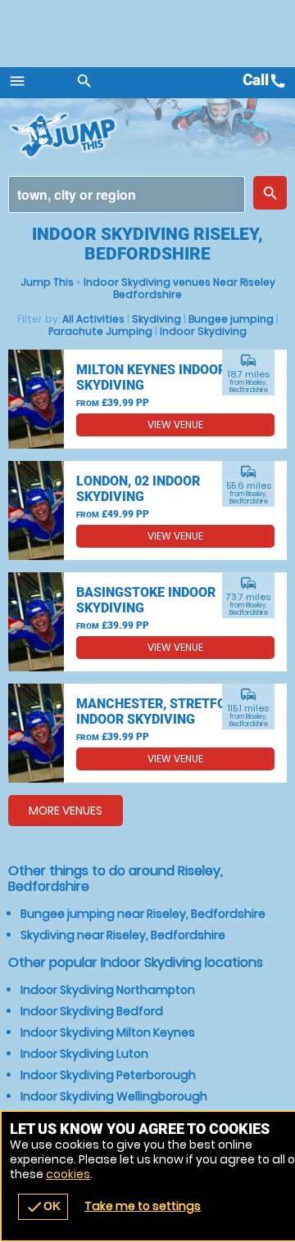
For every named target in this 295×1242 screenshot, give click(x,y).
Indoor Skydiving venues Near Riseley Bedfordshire (179, 288)
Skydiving (156, 319)
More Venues (65, 810)
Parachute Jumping (100, 331)
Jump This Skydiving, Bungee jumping (73, 135)
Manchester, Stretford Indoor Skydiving (159, 711)
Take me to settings (142, 1206)
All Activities (93, 319)
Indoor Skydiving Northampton (107, 990)
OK (43, 1207)
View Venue (175, 424)
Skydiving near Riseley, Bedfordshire (122, 935)
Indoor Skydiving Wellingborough (113, 1096)
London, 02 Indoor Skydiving (138, 488)
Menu (17, 81)
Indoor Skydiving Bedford (91, 1011)
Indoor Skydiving (203, 331)
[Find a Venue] (126, 194)
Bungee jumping (231, 319)
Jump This (47, 282)
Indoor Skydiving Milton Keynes (107, 1032)
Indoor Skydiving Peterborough (108, 1075)
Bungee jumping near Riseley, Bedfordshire (143, 914)
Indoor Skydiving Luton (84, 1054)
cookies (68, 1174)
